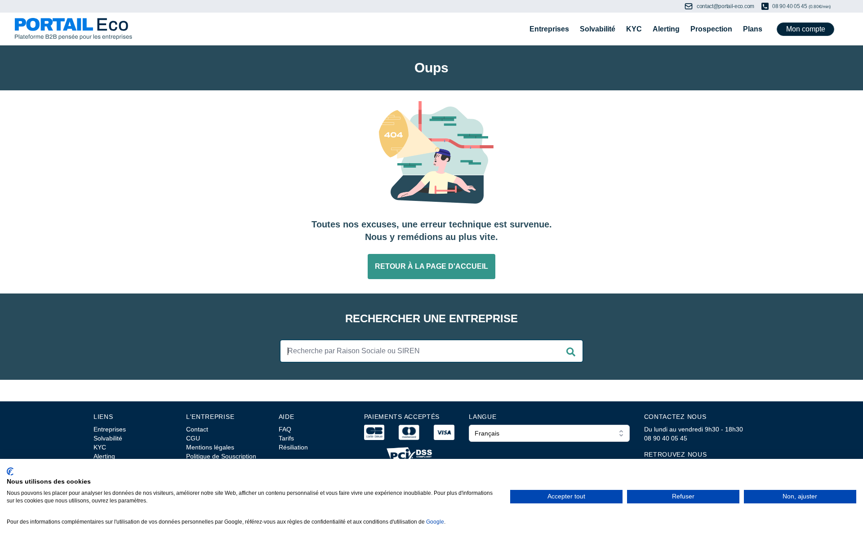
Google (435, 522)
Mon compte (805, 29)
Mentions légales (210, 447)
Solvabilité (597, 29)
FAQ (285, 429)
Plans (752, 29)
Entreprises (549, 29)
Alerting (666, 29)
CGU (193, 438)
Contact (197, 429)
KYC (634, 29)
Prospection (711, 29)
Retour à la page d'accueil (431, 266)
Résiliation (293, 447)
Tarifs (286, 438)
